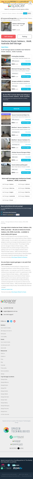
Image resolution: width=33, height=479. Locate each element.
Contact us (3, 356)
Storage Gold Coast (5, 396)
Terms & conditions (5, 371)
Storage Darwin (4, 411)
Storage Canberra (4, 391)
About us (3, 353)
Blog (2, 362)
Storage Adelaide (4, 394)
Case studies (3, 348)
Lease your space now (6, 289)
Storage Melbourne (5, 382)
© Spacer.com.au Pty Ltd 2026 (9, 474)
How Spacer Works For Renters (19, 257)
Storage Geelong (4, 402)
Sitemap (2, 373)
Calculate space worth (5, 345)
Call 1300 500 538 (8, 308)
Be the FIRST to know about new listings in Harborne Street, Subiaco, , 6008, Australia (16, 95)
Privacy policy (4, 368)
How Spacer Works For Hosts (19, 292)
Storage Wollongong (5, 405)
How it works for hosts (5, 342)
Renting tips (3, 333)
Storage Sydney (4, 379)
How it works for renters (6, 327)
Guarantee (3, 365)
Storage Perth (3, 388)
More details (28, 60)
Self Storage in (8, 184)
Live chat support (8, 314)
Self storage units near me (6, 330)
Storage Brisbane (4, 385)
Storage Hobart (4, 399)
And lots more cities (5, 414)
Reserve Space (26, 64)
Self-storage (8, 36)
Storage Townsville (4, 408)
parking (29, 13)
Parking (24, 36)
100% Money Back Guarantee (7, 212)
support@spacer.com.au (10, 311)
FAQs (2, 359)
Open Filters (4, 47)
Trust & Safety (4, 336)
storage (25, 13)
